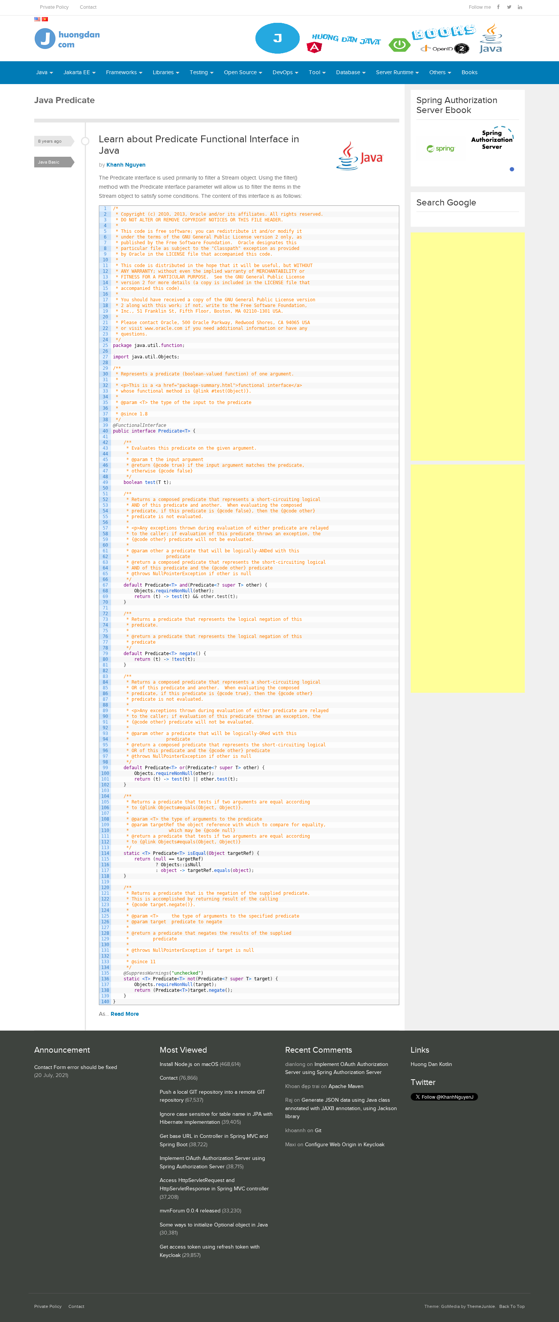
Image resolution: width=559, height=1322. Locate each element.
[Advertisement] (468, 346)
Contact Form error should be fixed (75, 1067)
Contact (88, 7)
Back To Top (512, 1306)
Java (42, 72)
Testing (199, 72)
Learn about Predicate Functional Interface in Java (199, 145)
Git (318, 1131)
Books (470, 72)
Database (348, 72)
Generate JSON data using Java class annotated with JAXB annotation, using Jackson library (341, 1108)
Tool (314, 72)
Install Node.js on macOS (189, 1064)
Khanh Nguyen (126, 165)
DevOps (283, 72)
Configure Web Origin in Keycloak (344, 1145)
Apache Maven (346, 1086)
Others (437, 72)
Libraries (163, 72)
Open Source (240, 72)
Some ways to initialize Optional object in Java (214, 1225)
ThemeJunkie (481, 1306)
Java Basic (48, 162)
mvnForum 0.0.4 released (190, 1211)
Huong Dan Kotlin (431, 1064)
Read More (125, 1014)
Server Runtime (394, 72)
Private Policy (54, 7)
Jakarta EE (77, 72)
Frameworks (121, 72)
